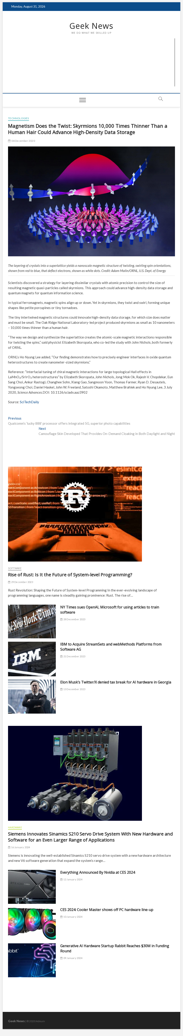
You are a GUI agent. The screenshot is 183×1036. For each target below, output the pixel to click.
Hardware (15, 827)
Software (14, 568)
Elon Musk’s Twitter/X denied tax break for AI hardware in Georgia (115, 682)
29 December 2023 (21, 582)
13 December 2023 (74, 689)
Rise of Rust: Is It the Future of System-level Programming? (70, 575)
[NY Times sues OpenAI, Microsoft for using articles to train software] (32, 622)
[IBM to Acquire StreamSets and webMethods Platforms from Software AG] (32, 659)
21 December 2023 (74, 656)
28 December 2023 (74, 619)
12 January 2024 (72, 879)
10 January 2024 (72, 916)
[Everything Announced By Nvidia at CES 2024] (32, 887)
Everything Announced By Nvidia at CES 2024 (97, 872)
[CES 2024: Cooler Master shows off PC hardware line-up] (32, 923)
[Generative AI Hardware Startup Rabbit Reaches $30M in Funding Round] (32, 960)
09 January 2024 (72, 958)
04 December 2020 (23, 140)
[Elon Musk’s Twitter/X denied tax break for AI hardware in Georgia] (32, 697)
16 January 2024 (20, 847)
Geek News (91, 26)
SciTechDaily (29, 402)
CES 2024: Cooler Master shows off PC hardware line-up (106, 909)
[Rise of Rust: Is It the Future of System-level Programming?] (91, 514)
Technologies (18, 118)
